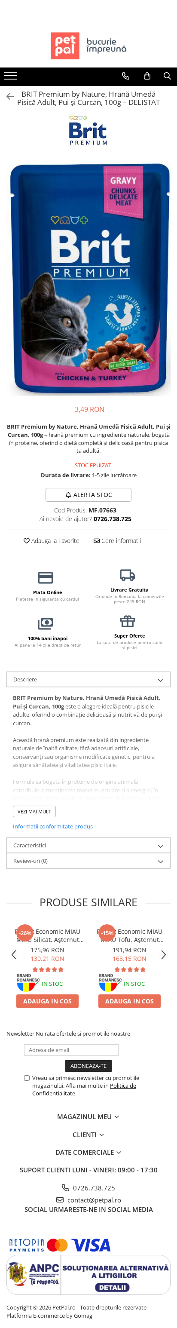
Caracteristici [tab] (29, 845)
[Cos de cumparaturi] (147, 76)
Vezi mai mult (34, 811)
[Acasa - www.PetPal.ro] (88, 46)
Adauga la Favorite (54, 541)
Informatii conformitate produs (53, 826)
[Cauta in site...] (167, 76)
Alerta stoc (92, 495)
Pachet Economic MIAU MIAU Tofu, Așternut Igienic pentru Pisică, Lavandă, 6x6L (129, 935)
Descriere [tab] (25, 679)
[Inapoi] (6, 96)
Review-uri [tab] (30, 861)
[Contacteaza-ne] (125, 76)
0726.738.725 (93, 1188)
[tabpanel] (88, 278)
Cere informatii (120, 541)
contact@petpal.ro (93, 1200)
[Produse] (11, 78)
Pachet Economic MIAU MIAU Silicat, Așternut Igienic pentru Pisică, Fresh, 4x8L (47, 935)
